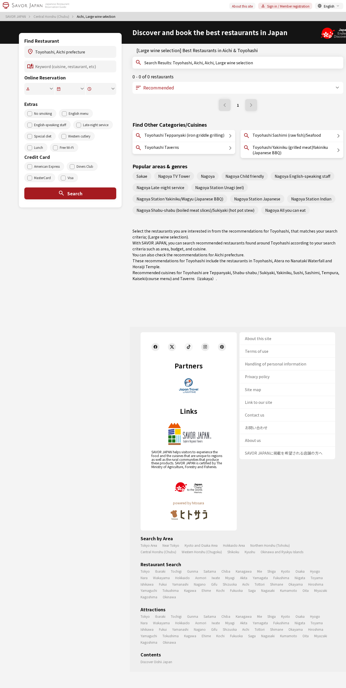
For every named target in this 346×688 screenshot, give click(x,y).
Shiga (271, 571)
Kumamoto (288, 590)
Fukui (163, 584)
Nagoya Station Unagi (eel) (219, 187)
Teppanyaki (220, 272)
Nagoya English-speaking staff (302, 176)
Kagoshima (149, 597)
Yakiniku (284, 272)
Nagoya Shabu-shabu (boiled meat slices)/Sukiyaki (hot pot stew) (195, 210)
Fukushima (281, 577)
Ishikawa (147, 584)
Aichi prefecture (229, 254)
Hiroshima (315, 584)
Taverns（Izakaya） (198, 278)
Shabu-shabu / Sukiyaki (254, 272)
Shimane (276, 584)
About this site (242, 6)
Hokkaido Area (234, 545)
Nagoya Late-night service (160, 187)
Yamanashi (180, 584)
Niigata (300, 577)
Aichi (245, 584)
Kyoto (285, 571)
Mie (259, 571)
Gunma (192, 571)
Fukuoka (236, 590)
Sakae (142, 176)
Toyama (317, 577)
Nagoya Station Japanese (257, 199)
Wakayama (161, 577)
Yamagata (260, 577)
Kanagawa (244, 571)
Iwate (216, 577)
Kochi (220, 590)
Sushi (298, 272)
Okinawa (169, 597)
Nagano (200, 584)
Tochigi (176, 571)
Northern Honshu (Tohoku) (270, 545)
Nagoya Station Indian (311, 199)
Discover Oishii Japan (156, 661)
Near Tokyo (170, 545)
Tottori (260, 584)
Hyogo (315, 571)
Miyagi (230, 577)
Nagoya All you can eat (285, 210)
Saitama (210, 571)
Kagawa (190, 590)
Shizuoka (230, 584)
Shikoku (233, 551)
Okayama (295, 584)
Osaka (300, 571)
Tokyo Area (149, 545)
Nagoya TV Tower (174, 176)
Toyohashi (262, 260)
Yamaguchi (149, 590)
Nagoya (208, 176)
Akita (243, 577)
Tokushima (170, 590)
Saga (252, 590)
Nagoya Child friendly (244, 176)
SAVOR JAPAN (16, 16)
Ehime (206, 590)
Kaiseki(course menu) (152, 278)
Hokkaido (182, 577)
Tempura (329, 272)
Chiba (225, 571)
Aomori (200, 577)
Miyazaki (320, 590)
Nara (144, 577)
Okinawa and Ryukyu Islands (282, 551)
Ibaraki (160, 571)
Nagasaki (268, 590)
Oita (305, 590)
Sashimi (312, 272)
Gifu (214, 584)
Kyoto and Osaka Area (201, 545)
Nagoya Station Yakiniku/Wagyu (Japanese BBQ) (180, 199)
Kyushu (250, 551)
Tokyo (145, 571)
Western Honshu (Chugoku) (202, 551)
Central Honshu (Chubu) (52, 16)
